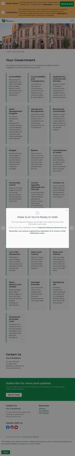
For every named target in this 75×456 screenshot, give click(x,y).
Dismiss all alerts (67, 4)
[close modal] (66, 210)
